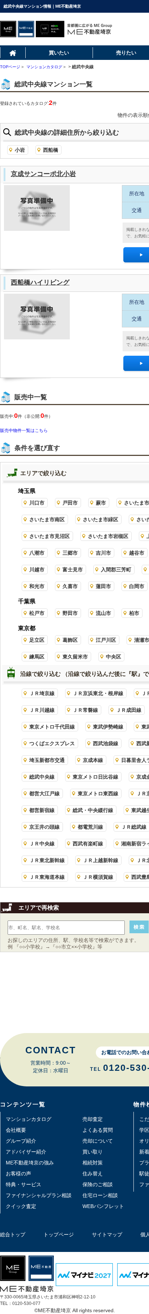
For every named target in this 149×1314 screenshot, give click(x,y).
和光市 (36, 586)
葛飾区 (70, 640)
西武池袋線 (105, 743)
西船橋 (50, 150)
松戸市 (36, 613)
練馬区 (36, 657)
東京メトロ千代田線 (52, 727)
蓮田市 (103, 586)
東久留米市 (75, 657)
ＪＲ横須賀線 (98, 877)
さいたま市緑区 (100, 519)
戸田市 (70, 503)
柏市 (134, 613)
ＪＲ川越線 (42, 710)
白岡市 (136, 586)
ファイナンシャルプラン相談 (39, 1195)
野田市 (70, 613)
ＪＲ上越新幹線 (100, 860)
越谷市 (136, 553)
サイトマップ (107, 1234)
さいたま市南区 (47, 519)
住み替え (92, 1173)
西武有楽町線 (88, 843)
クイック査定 (21, 1206)
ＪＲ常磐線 (85, 710)
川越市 (36, 569)
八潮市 (36, 553)
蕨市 (101, 503)
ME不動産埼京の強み (30, 1163)
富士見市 (73, 569)
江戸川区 (106, 640)
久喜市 (70, 586)
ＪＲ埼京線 (42, 693)
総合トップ (12, 1234)
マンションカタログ (28, 1119)
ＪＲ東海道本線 (47, 877)
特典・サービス (23, 1184)
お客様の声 (18, 1173)
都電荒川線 (90, 827)
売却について (97, 1141)
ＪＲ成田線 (128, 710)
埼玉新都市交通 (47, 760)
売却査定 (92, 1119)
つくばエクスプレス (52, 743)
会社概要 (16, 1130)
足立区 (36, 640)
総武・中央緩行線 (93, 810)
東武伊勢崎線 (108, 727)
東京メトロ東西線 (98, 793)
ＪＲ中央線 (42, 843)
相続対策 (92, 1163)
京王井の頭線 (44, 827)
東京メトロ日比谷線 (95, 777)
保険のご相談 (97, 1184)
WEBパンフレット (103, 1206)
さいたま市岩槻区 (108, 536)
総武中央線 (42, 777)
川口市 (36, 503)
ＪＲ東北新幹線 (47, 860)
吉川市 (103, 553)
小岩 (20, 150)
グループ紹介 (21, 1141)
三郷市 (70, 553)
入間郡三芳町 (116, 569)
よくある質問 (97, 1130)
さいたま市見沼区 (49, 536)
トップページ (58, 1234)
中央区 (113, 657)
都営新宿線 (42, 810)
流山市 (103, 613)
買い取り (92, 1152)
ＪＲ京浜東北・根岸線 (98, 693)
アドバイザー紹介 (26, 1152)
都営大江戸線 (44, 793)
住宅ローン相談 (100, 1195)
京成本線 (93, 760)
